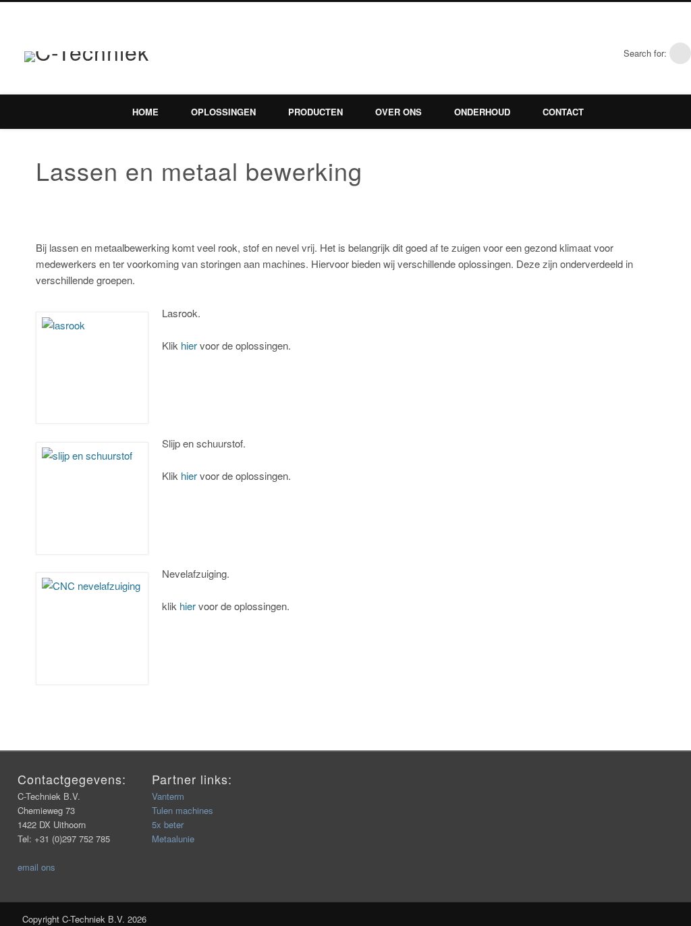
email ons (36, 867)
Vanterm (168, 796)
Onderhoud (482, 111)
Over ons (398, 111)
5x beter (168, 824)
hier (189, 345)
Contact (563, 111)
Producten (315, 111)
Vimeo (578, 53)
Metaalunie (173, 838)
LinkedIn (606, 53)
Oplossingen (223, 111)
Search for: (645, 53)
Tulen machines (182, 810)
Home (145, 111)
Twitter (550, 53)
